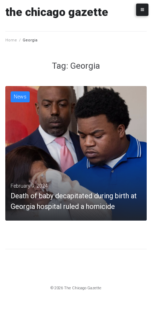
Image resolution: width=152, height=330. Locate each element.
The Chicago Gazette (56, 12)
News (20, 96)
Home (11, 40)
